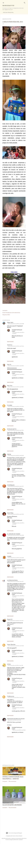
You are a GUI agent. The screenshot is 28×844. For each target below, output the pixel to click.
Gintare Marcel (18, 835)
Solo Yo (9, 364)
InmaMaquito (10, 485)
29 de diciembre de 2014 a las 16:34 (16, 406)
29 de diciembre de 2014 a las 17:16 (15, 430)
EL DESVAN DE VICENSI (13, 534)
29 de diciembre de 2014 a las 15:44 (16, 346)
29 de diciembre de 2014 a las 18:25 (16, 455)
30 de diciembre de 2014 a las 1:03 (15, 620)
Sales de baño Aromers (12, 805)
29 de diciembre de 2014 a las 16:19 (15, 386)
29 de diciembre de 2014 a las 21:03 (16, 514)
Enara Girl (9, 619)
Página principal (8, 12)
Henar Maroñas (11, 644)
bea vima (9, 385)
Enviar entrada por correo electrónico (11, 312)
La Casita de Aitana (12, 580)
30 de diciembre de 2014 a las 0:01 (15, 581)
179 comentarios (12, 781)
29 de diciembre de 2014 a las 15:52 (16, 365)
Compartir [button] (4, 310)
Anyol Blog (10, 513)
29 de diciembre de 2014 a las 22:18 (16, 535)
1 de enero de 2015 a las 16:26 (18, 730)
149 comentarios (12, 807)
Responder (10, 341)
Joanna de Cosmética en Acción (15, 718)
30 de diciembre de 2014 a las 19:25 (16, 645)
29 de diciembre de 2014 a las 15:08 (16, 323)
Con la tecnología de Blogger (15, 833)
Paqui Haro (10, 322)
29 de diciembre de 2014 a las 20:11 (15, 486)
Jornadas (9, 405)
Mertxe (9, 454)
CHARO (9, 556)
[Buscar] (25, 2)
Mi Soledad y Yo (8, 5)
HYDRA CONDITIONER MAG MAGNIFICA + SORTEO (12, 778)
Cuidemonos (10, 696)
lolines (9, 664)
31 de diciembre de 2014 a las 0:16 (15, 665)
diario (8, 314)
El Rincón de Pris (11, 429)
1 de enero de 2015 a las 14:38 (14, 720)
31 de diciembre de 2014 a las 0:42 (15, 697)
